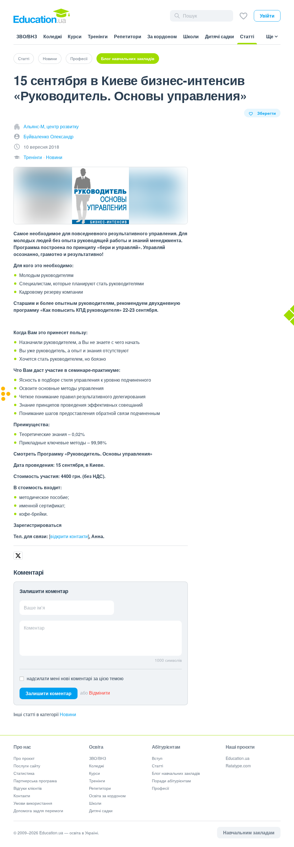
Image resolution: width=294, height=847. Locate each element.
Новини (50, 58)
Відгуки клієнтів (27, 788)
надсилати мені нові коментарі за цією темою (75, 678)
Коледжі (96, 765)
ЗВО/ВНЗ (97, 758)
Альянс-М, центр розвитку (51, 126)
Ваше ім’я (34, 607)
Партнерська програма (35, 780)
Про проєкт (23, 758)
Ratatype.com (238, 765)
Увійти (267, 15)
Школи (95, 803)
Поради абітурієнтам (171, 780)
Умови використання (32, 803)
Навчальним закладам (248, 832)
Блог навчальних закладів (127, 58)
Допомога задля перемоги (38, 810)
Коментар (34, 627)
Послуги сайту (26, 765)
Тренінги (33, 157)
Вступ (157, 758)
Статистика (23, 773)
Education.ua (237, 758)
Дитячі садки (101, 810)
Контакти (21, 795)
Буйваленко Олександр (49, 136)
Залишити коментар (48, 693)
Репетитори (100, 788)
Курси (94, 773)
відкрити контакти (69, 536)
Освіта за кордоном (107, 795)
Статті (23, 58)
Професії (79, 58)
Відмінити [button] (99, 692)
